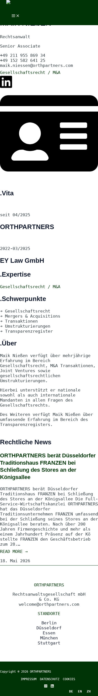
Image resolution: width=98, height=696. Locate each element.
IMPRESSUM (28, 679)
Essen (49, 632)
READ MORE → (14, 551)
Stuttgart (49, 642)
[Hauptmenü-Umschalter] (15, 16)
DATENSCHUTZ (51, 679)
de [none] (71, 691)
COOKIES (69, 679)
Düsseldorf (49, 627)
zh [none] (89, 691)
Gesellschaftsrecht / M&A (30, 72)
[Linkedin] (52, 686)
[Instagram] (45, 686)
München (49, 637)
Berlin (49, 622)
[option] (79, 691)
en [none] (80, 691)
